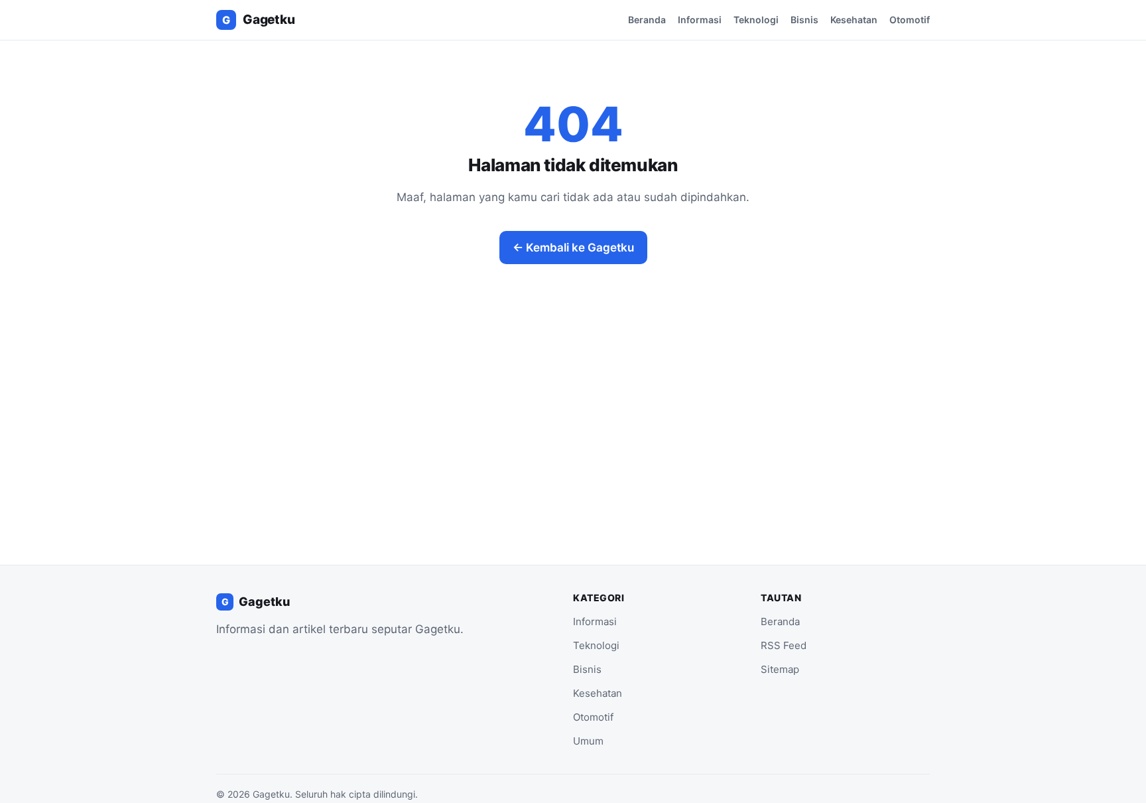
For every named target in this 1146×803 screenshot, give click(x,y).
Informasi (700, 19)
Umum (588, 741)
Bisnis (804, 19)
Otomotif (909, 19)
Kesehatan (853, 19)
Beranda (647, 19)
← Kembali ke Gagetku (573, 247)
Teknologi (756, 19)
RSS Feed (783, 645)
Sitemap (780, 669)
